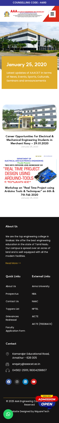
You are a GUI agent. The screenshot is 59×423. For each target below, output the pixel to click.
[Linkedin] (25, 382)
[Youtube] (34, 382)
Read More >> (13, 263)
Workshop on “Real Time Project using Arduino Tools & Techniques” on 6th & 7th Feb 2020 (29, 191)
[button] (8, 414)
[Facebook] (9, 382)
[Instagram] (17, 382)
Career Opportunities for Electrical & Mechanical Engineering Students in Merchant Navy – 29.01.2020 (30, 140)
